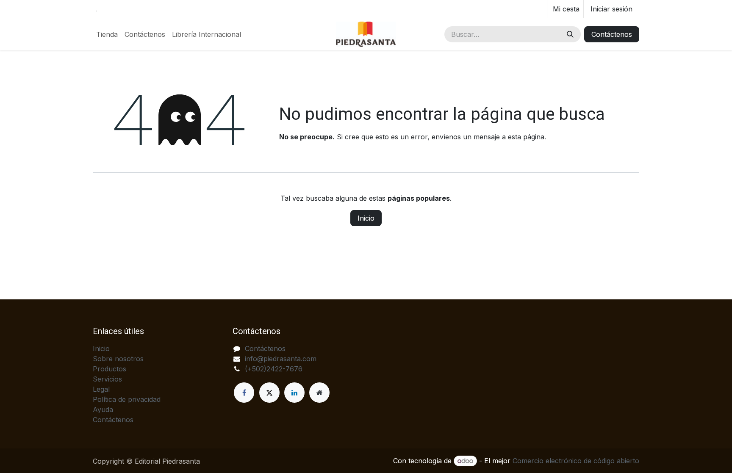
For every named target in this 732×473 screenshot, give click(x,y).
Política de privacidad (127, 399)
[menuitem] (107, 34)
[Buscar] (570, 34)
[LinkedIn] (294, 392)
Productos (109, 369)
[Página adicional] (319, 392)
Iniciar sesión (611, 9)
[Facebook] (244, 392)
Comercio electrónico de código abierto (576, 460)
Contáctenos (611, 34)
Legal (101, 389)
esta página (526, 137)
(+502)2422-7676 (273, 369)
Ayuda (103, 409)
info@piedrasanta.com (280, 358)
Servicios (107, 379)
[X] (269, 392)
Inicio (366, 218)
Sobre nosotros (118, 358)
